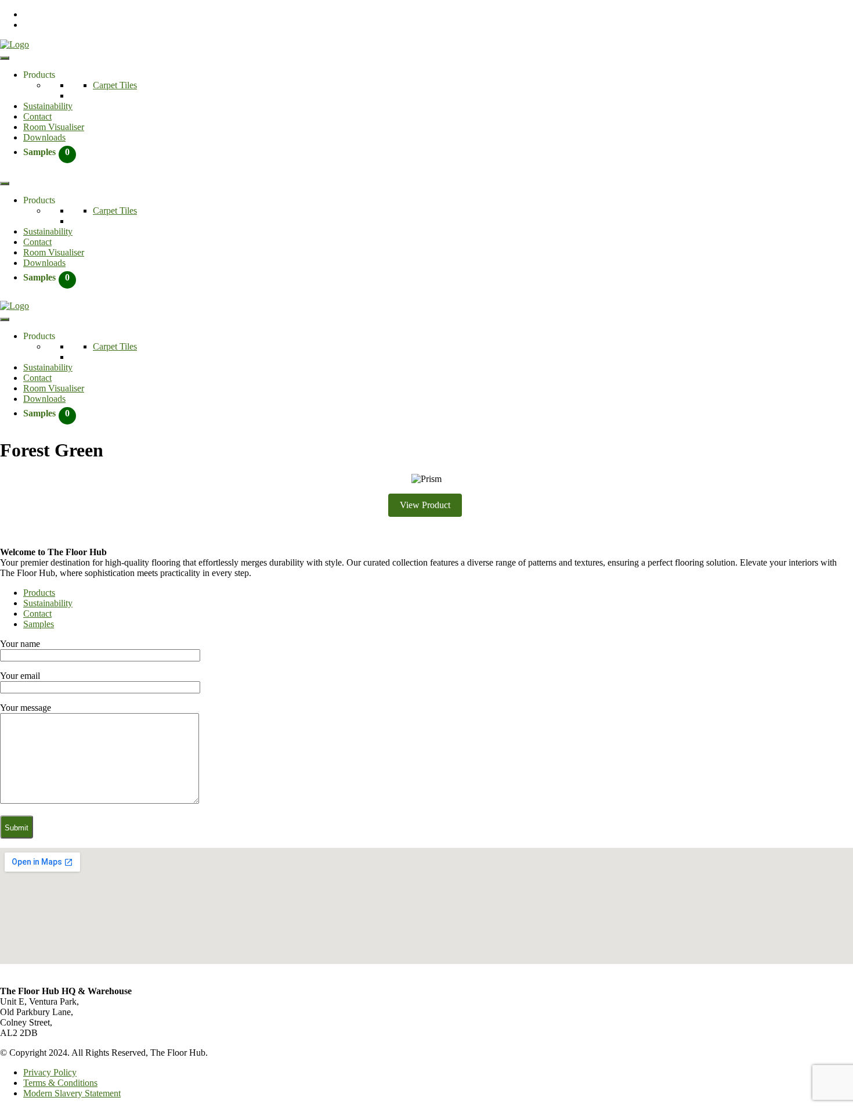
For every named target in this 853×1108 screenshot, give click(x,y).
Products (39, 593)
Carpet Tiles (115, 85)
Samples (38, 624)
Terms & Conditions (60, 1083)
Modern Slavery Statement (72, 1093)
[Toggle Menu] (4, 58)
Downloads (44, 137)
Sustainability (48, 106)
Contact (37, 116)
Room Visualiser (53, 127)
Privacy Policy (50, 1072)
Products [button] (39, 75)
